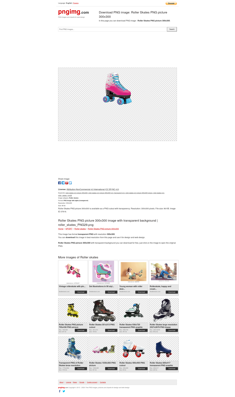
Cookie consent (92, 382)
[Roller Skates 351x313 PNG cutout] (103, 310)
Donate (81, 382)
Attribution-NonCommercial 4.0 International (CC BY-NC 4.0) (93, 189)
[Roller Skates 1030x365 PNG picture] (103, 348)
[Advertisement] (117, 50)
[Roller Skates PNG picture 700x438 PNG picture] (73, 310)
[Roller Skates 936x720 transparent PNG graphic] (133, 310)
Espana (75, 3)
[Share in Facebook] (59, 182)
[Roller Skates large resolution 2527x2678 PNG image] (164, 310)
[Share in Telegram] (63, 182)
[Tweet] (70, 182)
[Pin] (66, 182)
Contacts (103, 382)
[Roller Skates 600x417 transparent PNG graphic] (164, 348)
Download (80, 292)
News (75, 382)
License (68, 382)
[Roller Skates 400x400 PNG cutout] (133, 348)
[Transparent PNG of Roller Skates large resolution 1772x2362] (73, 348)
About (61, 382)
